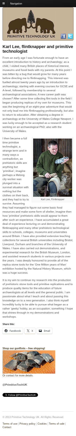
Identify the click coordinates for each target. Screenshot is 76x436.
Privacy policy (27, 423)
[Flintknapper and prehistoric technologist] (31, 36)
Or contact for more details (18, 375)
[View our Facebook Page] (63, 37)
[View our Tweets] (70, 37)
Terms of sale (56, 423)
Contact (7, 427)
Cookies (42, 423)
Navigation (16, 3)
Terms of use (10, 423)
